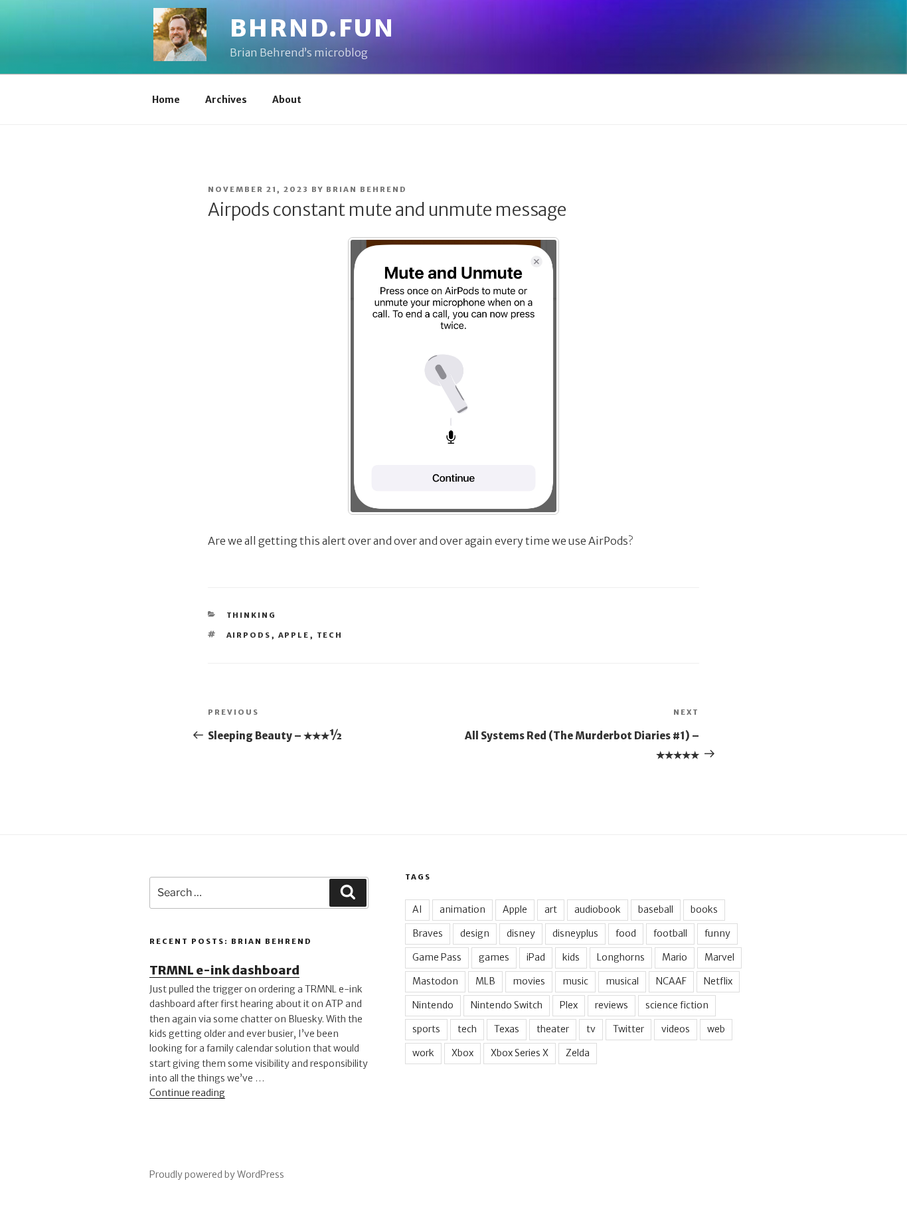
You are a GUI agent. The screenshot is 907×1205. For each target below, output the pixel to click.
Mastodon (435, 981)
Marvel (719, 957)
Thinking (251, 615)
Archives (226, 100)
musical (622, 981)
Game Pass (436, 957)
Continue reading (187, 1093)
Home (166, 100)
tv (591, 1029)
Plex (569, 1005)
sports (426, 1029)
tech (330, 635)
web (716, 1029)
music (575, 981)
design (474, 933)
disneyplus (575, 933)
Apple (294, 635)
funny (717, 933)
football (670, 933)
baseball (655, 909)
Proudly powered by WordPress (216, 1174)
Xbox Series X (519, 1053)
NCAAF (671, 981)
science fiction (676, 1005)
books (704, 909)
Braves (427, 933)
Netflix (718, 981)
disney (521, 933)
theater (552, 1029)
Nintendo (433, 1005)
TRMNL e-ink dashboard (224, 970)
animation (462, 909)
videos (675, 1029)
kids (571, 957)
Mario (674, 957)
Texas (506, 1029)
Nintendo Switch (506, 1005)
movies (529, 981)
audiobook (597, 909)
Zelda (578, 1053)
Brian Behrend (366, 189)
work (423, 1053)
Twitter (628, 1029)
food (626, 933)
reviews (611, 1005)
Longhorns (621, 957)
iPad (536, 957)
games (494, 957)
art (550, 909)
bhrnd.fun (312, 28)
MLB (485, 981)
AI (417, 909)
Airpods (249, 635)
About (286, 100)
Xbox (462, 1053)
